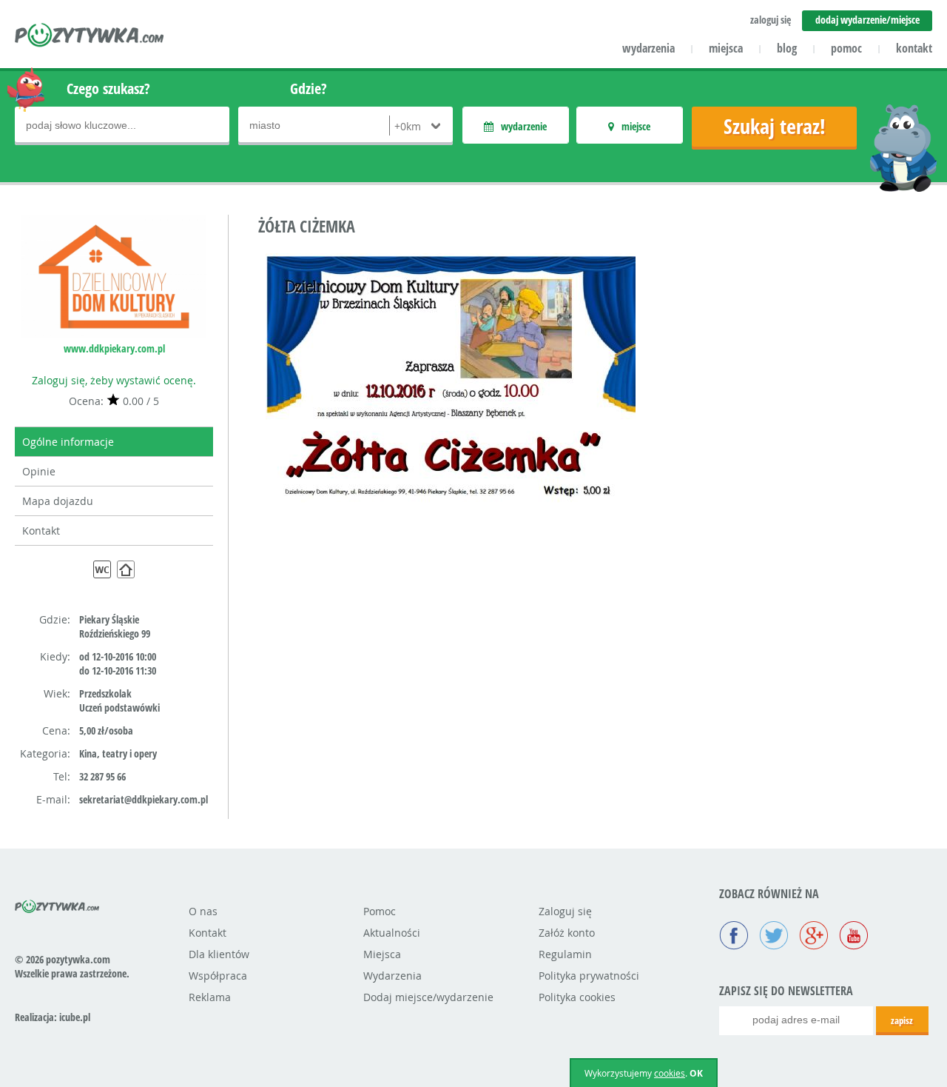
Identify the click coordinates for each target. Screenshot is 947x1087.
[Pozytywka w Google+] (814, 936)
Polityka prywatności (589, 976)
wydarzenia (648, 48)
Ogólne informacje (68, 442)
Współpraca (218, 976)
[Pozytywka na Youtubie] (854, 936)
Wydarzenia (392, 976)
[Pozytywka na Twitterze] (774, 936)
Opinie (38, 471)
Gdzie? (308, 88)
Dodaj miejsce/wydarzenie (428, 997)
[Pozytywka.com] (57, 904)
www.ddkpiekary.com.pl (114, 348)
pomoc (846, 48)
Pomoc (379, 911)
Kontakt (41, 531)
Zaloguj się (565, 911)
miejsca (726, 48)
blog (787, 48)
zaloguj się (770, 20)
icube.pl (74, 1017)
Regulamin (565, 954)
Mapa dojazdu (57, 501)
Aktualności (391, 933)
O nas (203, 911)
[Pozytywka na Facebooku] (734, 936)
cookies (669, 1073)
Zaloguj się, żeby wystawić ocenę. (114, 380)
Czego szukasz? (108, 88)
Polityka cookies (577, 997)
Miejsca (382, 954)
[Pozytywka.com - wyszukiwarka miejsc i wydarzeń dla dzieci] (90, 37)
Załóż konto (567, 933)
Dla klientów (219, 954)
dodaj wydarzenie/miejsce (867, 20)
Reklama (210, 997)
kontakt (914, 48)
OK (696, 1073)
